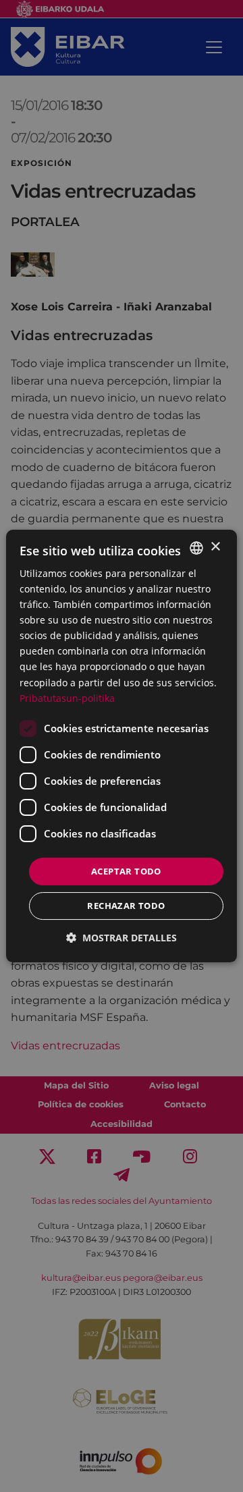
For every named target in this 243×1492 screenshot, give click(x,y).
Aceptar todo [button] (126, 871)
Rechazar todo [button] (126, 906)
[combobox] (196, 548)
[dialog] (121, 746)
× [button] (215, 547)
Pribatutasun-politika (67, 698)
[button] (121, 937)
